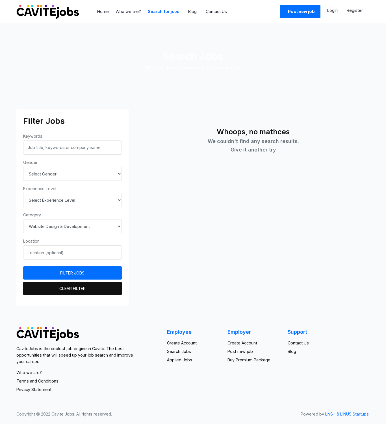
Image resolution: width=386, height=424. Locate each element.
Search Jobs (179, 351)
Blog (192, 11)
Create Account (182, 342)
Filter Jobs (72, 273)
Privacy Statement (33, 389)
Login (332, 10)
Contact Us (216, 11)
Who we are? (128, 11)
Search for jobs (163, 11)
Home (103, 11)
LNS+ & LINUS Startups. (347, 414)
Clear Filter (72, 288)
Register (355, 10)
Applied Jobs (179, 359)
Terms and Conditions (37, 381)
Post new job (240, 351)
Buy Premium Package (248, 359)
